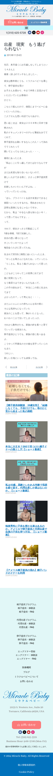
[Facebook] (29, 32)
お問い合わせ (17, 22)
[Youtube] (38, 32)
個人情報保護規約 (26, 765)
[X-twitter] (34, 32)
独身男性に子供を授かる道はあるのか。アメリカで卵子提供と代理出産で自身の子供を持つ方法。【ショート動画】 (26, 530)
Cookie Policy (26, 772)
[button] (26, 28)
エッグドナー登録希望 (39, 22)
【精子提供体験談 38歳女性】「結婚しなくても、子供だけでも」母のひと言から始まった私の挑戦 (26, 408)
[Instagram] (42, 32)
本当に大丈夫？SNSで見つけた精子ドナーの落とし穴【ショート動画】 (26, 448)
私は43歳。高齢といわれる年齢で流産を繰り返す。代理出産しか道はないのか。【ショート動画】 (26, 487)
